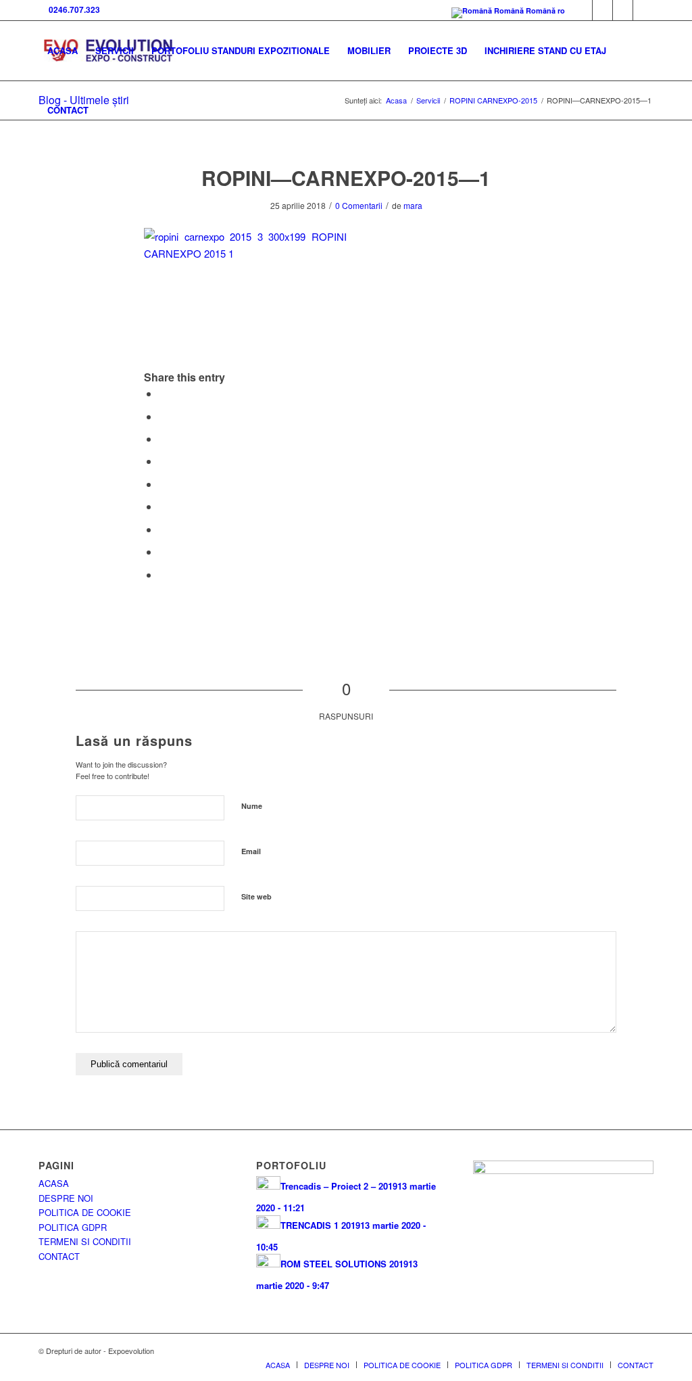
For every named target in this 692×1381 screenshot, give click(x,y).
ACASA (54, 1183)
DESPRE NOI (66, 1198)
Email (251, 851)
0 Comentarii (358, 205)
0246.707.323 (72, 9)
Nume (251, 806)
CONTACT (59, 1256)
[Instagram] (643, 10)
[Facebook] (582, 10)
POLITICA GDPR (73, 1227)
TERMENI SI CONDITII (85, 1241)
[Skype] (602, 10)
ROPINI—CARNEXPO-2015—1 (346, 177)
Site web (256, 896)
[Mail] (623, 10)
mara (412, 205)
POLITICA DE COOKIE (85, 1212)
